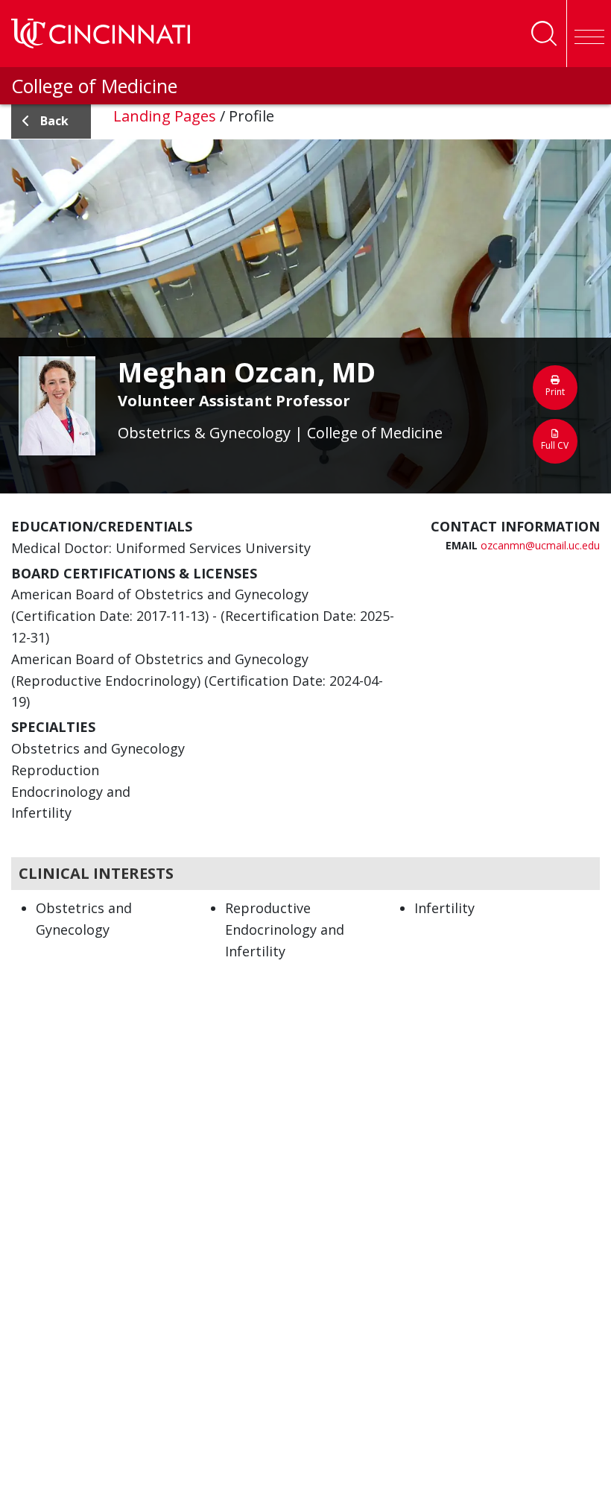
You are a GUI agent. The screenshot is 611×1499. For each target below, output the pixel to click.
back (54, 121)
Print (555, 391)
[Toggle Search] (544, 33)
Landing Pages (164, 116)
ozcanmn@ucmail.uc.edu (540, 545)
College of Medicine (94, 85)
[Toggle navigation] (588, 33)
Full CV (555, 445)
